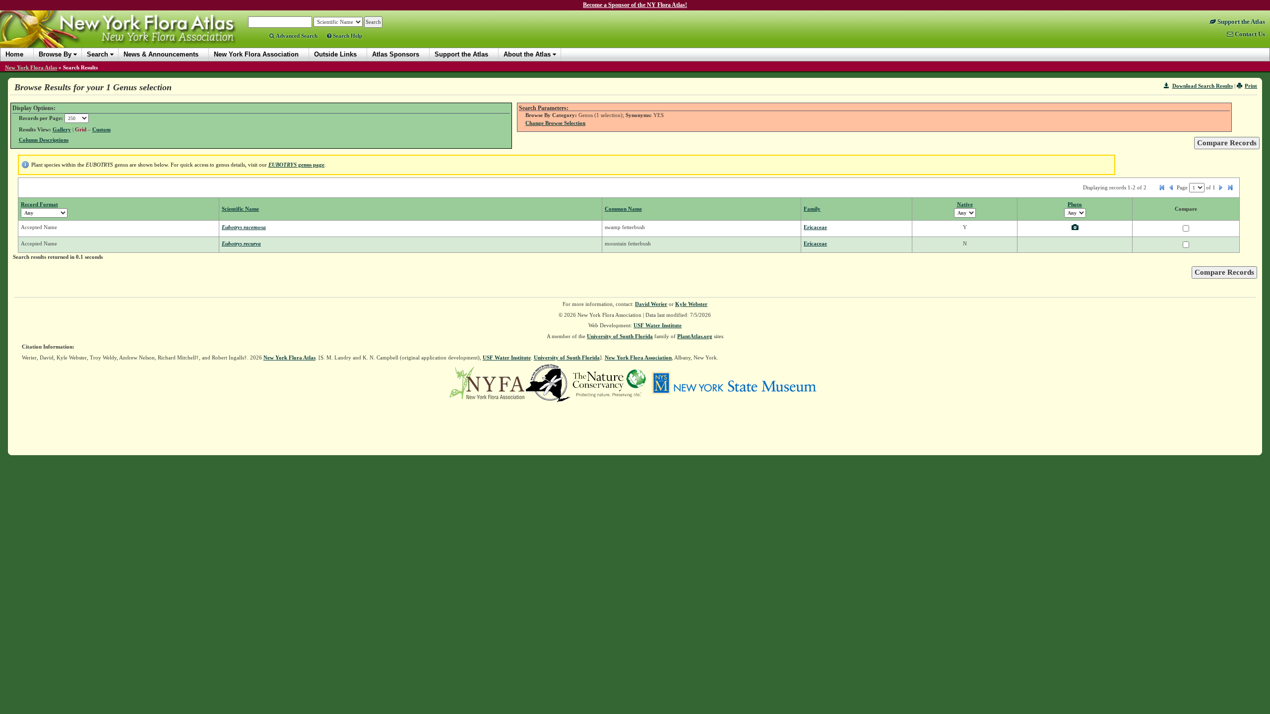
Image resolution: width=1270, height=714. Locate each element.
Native (965, 204)
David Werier (651, 304)
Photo (1075, 204)
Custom (101, 129)
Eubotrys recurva (241, 243)
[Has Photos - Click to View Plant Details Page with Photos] (1075, 228)
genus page (296, 165)
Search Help (346, 36)
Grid (80, 129)
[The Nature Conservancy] (609, 382)
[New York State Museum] (734, 382)
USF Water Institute (658, 325)
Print (1251, 86)
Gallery (62, 129)
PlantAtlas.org (694, 336)
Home (14, 54)
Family (812, 209)
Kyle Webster (691, 304)
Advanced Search (296, 36)
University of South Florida (620, 336)
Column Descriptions (43, 140)
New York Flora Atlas (31, 67)
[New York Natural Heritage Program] (548, 382)
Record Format (39, 204)
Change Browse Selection (555, 123)
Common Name (623, 209)
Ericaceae (815, 227)
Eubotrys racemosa (244, 227)
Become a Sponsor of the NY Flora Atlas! (635, 4)
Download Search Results (1202, 86)
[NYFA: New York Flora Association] (486, 382)
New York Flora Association (130, 37)
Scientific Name (240, 209)
